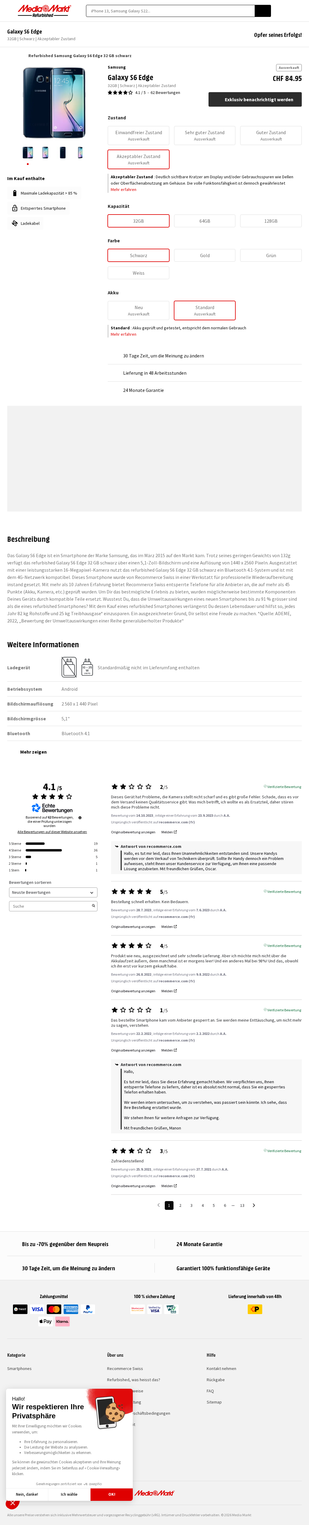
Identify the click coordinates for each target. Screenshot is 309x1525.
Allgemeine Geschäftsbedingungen (138, 1413)
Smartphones (19, 1368)
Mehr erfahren (123, 189)
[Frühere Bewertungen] (159, 1205)
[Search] (263, 11)
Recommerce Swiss (125, 1368)
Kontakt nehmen (221, 1368)
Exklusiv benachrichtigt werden (259, 99)
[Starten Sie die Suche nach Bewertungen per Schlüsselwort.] (93, 906)
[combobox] (170, 11)
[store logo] (45, 11)
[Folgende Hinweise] (254, 1206)
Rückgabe (216, 1379)
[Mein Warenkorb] (299, 11)
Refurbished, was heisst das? (133, 1379)
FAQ (210, 1391)
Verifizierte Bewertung (284, 786)
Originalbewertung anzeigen (133, 832)
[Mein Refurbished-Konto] (288, 11)
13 (242, 1205)
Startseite (10, 55)
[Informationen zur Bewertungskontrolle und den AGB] (80, 817)
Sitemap (214, 1402)
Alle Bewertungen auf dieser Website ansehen (52, 832)
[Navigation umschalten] (10, 11)
